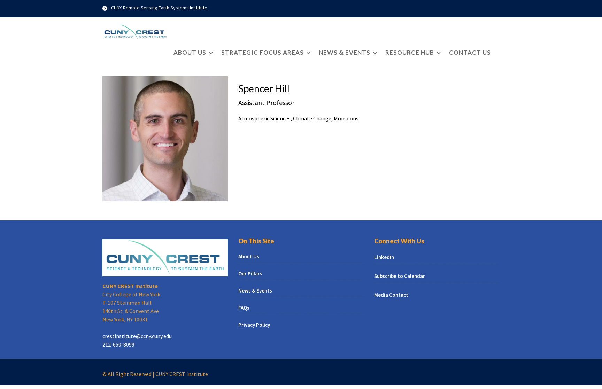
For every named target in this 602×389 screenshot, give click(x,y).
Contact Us (470, 52)
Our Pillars (250, 273)
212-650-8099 (118, 344)
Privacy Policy (254, 324)
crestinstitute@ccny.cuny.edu (137, 336)
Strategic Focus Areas (262, 52)
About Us (189, 52)
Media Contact (391, 294)
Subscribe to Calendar (399, 276)
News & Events (344, 52)
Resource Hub (409, 52)
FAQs (243, 307)
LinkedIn (384, 257)
